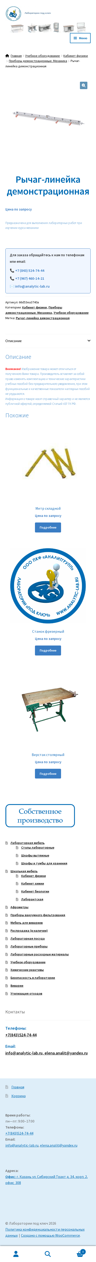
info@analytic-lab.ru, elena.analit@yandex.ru (46, 1053)
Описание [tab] (13, 340)
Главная (16, 56)
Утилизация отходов (26, 993)
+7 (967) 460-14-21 (29, 278)
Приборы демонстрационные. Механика (38, 61)
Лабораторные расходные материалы (39, 954)
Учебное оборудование (42, 56)
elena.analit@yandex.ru (58, 1145)
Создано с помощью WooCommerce (50, 1235)
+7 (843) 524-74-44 (29, 270)
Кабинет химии (32, 883)
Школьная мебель (24, 871)
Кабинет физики (75, 56)
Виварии (16, 985)
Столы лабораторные (37, 847)
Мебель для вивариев (26, 923)
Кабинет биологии (35, 891)
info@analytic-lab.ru (32, 286)
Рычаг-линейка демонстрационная (43, 318)
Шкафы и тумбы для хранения (44, 863)
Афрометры (19, 907)
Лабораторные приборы (29, 946)
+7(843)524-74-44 (21, 1035)
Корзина (18, 1095)
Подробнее (48, 527)
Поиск (48, 1254)
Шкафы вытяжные (35, 855)
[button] (83, 85)
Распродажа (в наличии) (29, 930)
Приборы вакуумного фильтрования (37, 915)
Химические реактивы (27, 970)
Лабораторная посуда (27, 938)
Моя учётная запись (16, 1254)
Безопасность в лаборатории (32, 978)
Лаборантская (32, 899)
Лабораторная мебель (27, 843)
